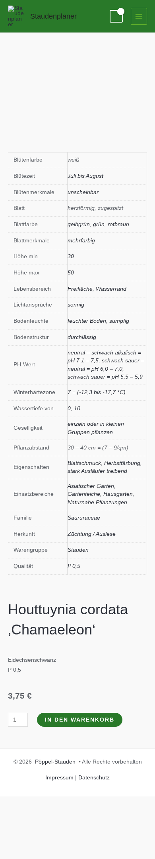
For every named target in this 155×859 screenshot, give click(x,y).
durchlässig (82, 337)
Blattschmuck (84, 463)
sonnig (76, 305)
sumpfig (119, 321)
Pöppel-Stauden (55, 762)
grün (99, 224)
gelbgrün (79, 224)
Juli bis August (85, 176)
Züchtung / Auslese (92, 534)
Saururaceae (84, 518)
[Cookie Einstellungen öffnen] (59, 854)
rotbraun (118, 224)
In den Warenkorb (79, 720)
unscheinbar (83, 192)
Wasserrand (111, 289)
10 (77, 408)
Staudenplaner (53, 16)
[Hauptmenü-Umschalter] (139, 16)
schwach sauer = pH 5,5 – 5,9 (105, 377)
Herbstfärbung (122, 463)
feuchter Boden (87, 321)
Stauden (78, 550)
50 (71, 273)
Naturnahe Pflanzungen (97, 502)
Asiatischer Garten (91, 486)
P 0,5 (74, 566)
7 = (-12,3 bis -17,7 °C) (97, 392)
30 (71, 256)
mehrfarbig (81, 241)
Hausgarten (118, 494)
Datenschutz (94, 778)
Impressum (59, 778)
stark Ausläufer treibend (97, 471)
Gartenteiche (84, 494)
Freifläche (80, 289)
